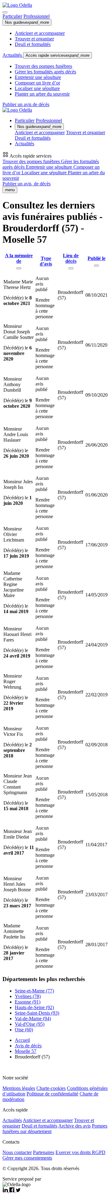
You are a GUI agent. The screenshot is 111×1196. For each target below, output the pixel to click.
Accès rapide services (57, 55)
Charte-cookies (51, 1088)
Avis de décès (28, 1045)
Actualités (12, 55)
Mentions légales (18, 1088)
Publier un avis (26, 183)
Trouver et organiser (34, 38)
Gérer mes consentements (27, 1158)
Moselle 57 (25, 1051)
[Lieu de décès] (70, 268)
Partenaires (43, 1152)
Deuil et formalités (33, 44)
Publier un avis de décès (25, 104)
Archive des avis (74, 1125)
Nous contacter (17, 1152)
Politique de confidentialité (52, 1093)
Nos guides (27, 22)
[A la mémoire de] (18, 268)
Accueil (22, 1040)
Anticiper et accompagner (40, 33)
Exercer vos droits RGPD (80, 1152)
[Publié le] (96, 265)
